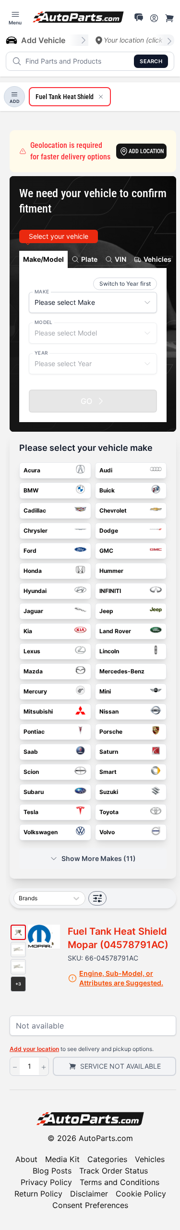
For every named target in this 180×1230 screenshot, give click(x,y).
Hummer (111, 570)
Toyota (109, 812)
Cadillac (35, 510)
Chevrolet (113, 510)
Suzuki (108, 791)
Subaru (34, 791)
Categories (107, 1159)
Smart (108, 771)
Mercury (35, 691)
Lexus (32, 651)
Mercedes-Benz (121, 671)
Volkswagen (41, 832)
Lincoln (109, 651)
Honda (33, 570)
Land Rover (115, 631)
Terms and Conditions (119, 1182)
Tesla (31, 812)
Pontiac (34, 731)
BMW (31, 490)
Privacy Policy (46, 1182)
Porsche (110, 731)
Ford (30, 550)
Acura (32, 470)
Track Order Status (113, 1170)
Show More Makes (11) (98, 858)
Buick (107, 490)
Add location (146, 151)
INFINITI (110, 590)
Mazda (33, 671)
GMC (106, 550)
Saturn (108, 751)
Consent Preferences (90, 1205)
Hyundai (35, 590)
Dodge (108, 530)
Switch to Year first (125, 283)
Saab (31, 751)
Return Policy (38, 1193)
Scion (31, 771)
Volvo (107, 832)
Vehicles (150, 1159)
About (26, 1159)
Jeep (106, 611)
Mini (105, 691)
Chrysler (36, 530)
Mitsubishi (38, 711)
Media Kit (62, 1159)
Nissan (109, 711)
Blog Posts (52, 1170)
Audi (105, 470)
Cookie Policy (141, 1193)
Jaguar (33, 611)
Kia (28, 631)
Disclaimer (89, 1193)
